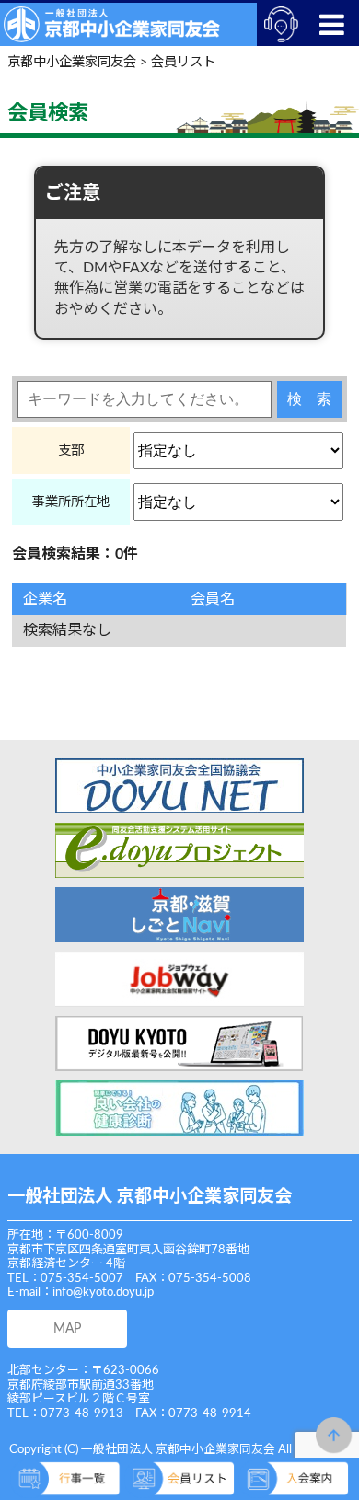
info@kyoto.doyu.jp (103, 1292)
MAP (67, 1328)
